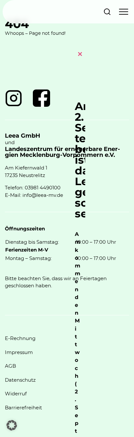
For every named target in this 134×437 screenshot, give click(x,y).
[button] (11, 425)
